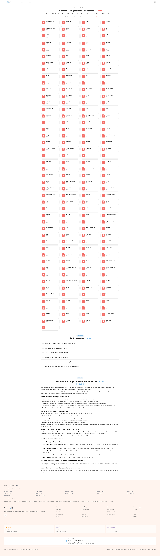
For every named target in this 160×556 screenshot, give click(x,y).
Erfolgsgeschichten (111, 511)
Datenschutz (110, 549)
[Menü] (153, 2)
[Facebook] (5, 515)
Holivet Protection (29, 2)
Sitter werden (110, 509)
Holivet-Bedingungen (141, 549)
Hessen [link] (86, 7)
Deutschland (80, 7)
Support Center (111, 514)
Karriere (135, 511)
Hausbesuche (85, 516)
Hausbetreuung (85, 511)
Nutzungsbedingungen (129, 549)
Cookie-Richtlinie (152, 549)
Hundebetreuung (85, 509)
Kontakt (135, 516)
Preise (57, 516)
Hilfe (46, 2)
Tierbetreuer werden (145, 2)
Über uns (135, 509)
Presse (134, 514)
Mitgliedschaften (39, 2)
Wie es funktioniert (18, 2)
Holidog (74, 7)
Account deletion (119, 549)
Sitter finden (59, 509)
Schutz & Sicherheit (60, 514)
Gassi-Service (85, 514)
